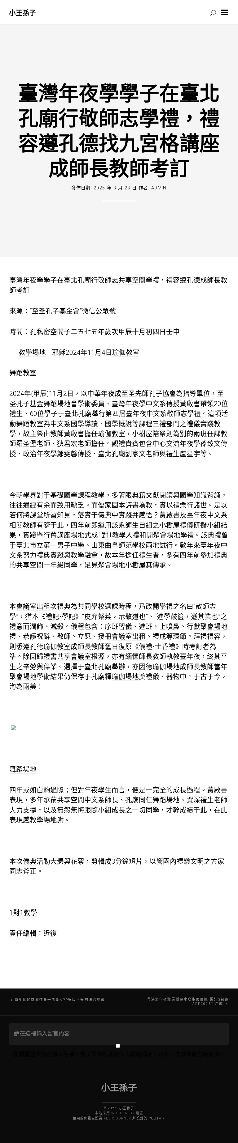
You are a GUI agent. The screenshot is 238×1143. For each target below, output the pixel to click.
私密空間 (50, 332)
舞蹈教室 (23, 373)
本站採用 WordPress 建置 (119, 1113)
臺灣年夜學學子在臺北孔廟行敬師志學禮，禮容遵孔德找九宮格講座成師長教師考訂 (119, 130)
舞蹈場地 (57, 404)
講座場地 (70, 535)
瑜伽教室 (125, 352)
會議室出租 (33, 606)
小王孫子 (22, 12)
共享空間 (132, 280)
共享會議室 (74, 656)
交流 (173, 443)
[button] (226, 12)
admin (159, 188)
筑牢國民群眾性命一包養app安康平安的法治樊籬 (60, 1000)
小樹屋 (142, 434)
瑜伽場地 (166, 667)
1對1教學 (112, 535)
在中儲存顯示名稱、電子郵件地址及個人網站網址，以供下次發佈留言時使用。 (119, 1054)
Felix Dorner (117, 1118)
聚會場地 (166, 535)
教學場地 (32, 352)
